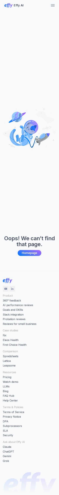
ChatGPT (8, 451)
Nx (4, 335)
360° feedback (12, 300)
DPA (5, 421)
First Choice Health (15, 344)
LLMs (6, 386)
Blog (5, 391)
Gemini (7, 456)
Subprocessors (12, 426)
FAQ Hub (8, 395)
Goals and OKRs (13, 309)
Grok (6, 461)
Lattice (7, 361)
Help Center (10, 400)
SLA (5, 430)
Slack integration (13, 314)
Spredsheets (10, 356)
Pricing (7, 377)
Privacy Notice (12, 416)
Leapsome (9, 365)
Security (8, 435)
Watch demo (10, 381)
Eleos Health (11, 340)
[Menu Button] (52, 5)
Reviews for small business (19, 323)
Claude (7, 446)
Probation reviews (14, 319)
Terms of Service (13, 412)
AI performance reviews (18, 305)
